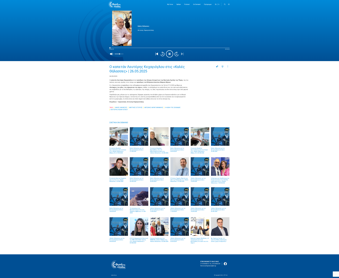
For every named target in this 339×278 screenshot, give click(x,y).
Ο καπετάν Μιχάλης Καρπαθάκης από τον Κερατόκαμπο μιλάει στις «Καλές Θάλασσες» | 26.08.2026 (159, 151)
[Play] (169, 54)
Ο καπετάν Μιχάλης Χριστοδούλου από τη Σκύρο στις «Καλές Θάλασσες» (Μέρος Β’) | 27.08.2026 (117, 151)
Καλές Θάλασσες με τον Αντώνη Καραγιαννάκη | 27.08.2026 (137, 150)
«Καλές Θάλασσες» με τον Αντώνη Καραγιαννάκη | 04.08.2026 (117, 240)
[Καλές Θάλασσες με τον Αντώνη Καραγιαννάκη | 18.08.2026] (118, 196)
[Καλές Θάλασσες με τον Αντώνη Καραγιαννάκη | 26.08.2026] (179, 136)
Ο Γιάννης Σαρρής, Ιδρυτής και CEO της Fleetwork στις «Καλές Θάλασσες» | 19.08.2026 (179, 180)
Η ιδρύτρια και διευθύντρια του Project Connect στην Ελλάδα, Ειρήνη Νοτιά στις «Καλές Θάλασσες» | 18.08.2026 (220, 181)
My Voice (170, 4)
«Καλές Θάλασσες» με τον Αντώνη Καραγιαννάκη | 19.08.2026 (198, 180)
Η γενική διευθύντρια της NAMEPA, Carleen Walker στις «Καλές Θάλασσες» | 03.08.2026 (159, 240)
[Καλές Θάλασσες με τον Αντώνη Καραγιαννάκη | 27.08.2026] (139, 136)
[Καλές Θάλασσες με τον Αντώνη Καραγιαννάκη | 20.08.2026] (159, 166)
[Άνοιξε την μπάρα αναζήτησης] (224, 4)
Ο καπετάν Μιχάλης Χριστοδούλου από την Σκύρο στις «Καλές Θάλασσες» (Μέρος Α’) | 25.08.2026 (199, 151)
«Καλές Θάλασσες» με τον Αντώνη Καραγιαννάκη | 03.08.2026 (177, 240)
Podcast (187, 4)
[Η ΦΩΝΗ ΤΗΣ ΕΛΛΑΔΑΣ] (115, 4)
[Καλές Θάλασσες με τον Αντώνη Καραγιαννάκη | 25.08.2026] (220, 136)
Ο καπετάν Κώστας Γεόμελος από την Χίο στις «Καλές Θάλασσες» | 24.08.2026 (117, 180)
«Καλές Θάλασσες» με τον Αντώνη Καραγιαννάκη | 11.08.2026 (177, 210)
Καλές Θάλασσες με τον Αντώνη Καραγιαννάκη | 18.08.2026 (116, 210)
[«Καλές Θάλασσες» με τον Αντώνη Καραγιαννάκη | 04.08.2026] (118, 226)
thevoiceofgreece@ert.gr (208, 266)
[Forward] (176, 53)
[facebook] (225, 263)
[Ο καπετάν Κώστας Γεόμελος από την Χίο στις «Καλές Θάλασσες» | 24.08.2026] (118, 166)
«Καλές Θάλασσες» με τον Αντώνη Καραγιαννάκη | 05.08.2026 (218, 210)
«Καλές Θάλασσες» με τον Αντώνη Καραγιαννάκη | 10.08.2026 (198, 210)
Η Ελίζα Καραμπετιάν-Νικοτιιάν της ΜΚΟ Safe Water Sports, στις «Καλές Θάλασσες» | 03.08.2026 (139, 241)
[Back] (156, 53)
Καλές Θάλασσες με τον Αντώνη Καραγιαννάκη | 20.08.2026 (157, 180)
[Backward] (162, 53)
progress (112, 49)
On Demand (196, 4)
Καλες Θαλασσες (121, 107)
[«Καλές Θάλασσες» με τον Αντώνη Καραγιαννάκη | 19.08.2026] (200, 166)
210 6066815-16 (205, 263)
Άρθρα (179, 4)
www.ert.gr (114, 275)
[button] (228, 4)
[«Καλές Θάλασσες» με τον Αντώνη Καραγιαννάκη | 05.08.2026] (220, 196)
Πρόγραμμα (207, 4)
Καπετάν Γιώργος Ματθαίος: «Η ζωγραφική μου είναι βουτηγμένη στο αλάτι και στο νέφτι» (200, 241)
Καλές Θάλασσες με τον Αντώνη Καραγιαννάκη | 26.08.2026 (177, 150)
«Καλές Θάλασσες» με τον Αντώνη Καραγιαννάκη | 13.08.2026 (157, 210)
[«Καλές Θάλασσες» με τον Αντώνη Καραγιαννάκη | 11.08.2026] (179, 196)
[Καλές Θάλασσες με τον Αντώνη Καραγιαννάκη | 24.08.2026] (139, 166)
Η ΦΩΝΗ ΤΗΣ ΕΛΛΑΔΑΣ (172, 107)
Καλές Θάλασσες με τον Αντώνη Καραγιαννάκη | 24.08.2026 (137, 180)
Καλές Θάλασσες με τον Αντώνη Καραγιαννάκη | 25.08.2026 (218, 150)
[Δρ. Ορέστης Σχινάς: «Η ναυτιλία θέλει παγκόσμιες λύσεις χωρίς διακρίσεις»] (220, 226)
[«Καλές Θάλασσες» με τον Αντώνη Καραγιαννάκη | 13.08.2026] (159, 196)
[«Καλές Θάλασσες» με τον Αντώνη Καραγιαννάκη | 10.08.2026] (200, 196)
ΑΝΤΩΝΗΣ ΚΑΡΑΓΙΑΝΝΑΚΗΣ (153, 107)
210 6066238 (216, 263)
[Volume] (111, 54)
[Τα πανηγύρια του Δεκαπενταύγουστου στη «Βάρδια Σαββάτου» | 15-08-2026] (139, 196)
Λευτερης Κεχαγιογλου (119, 109)
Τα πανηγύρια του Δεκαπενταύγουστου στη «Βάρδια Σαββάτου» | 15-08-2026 (138, 211)
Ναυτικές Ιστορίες (135, 107)
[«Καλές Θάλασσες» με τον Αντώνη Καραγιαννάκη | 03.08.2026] (179, 226)
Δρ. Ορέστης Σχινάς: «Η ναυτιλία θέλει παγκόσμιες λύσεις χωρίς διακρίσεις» (219, 240)
